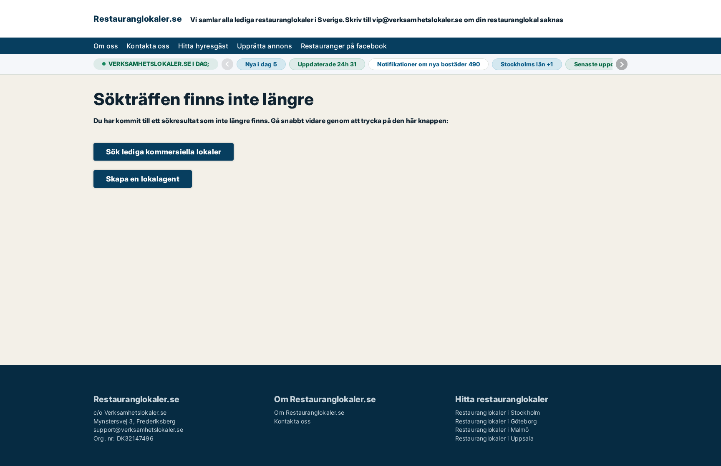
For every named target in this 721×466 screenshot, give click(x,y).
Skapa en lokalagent (142, 178)
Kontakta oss (147, 46)
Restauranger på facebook (344, 46)
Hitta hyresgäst (203, 46)
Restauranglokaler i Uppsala (494, 438)
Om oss (105, 46)
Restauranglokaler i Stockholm (497, 412)
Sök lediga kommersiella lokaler (163, 151)
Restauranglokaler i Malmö (492, 429)
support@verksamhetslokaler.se (138, 429)
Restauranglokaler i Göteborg (496, 421)
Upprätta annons (264, 46)
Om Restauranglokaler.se (309, 412)
